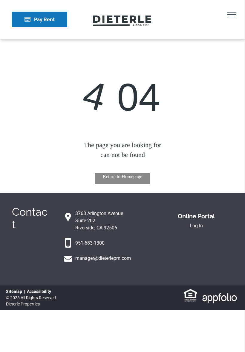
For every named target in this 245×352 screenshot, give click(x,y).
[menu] (232, 14)
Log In (196, 226)
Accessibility (39, 291)
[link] (190, 292)
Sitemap (14, 291)
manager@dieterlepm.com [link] (103, 258)
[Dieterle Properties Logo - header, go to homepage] (123, 13)
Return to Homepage (122, 176)
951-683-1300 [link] (90, 243)
